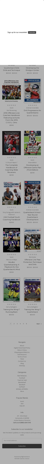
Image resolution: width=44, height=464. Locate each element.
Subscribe (32, 32)
